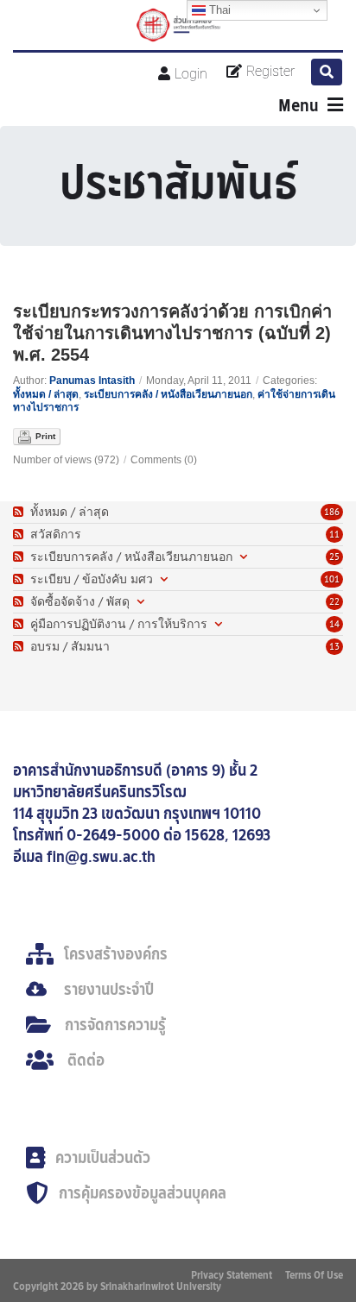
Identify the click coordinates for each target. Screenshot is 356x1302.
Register (270, 71)
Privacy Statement (231, 1274)
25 (334, 556)
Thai (218, 9)
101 (332, 579)
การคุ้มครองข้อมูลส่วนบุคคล (142, 1193)
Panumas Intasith (92, 380)
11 (334, 534)
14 (334, 624)
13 (334, 646)
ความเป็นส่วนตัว (102, 1158)
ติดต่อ (86, 1060)
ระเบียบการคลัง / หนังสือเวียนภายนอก (168, 394)
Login (191, 74)
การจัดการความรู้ (115, 1025)
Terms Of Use (314, 1274)
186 (332, 512)
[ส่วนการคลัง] (178, 25)
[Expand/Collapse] (243, 557)
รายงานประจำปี (109, 990)
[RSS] (20, 512)
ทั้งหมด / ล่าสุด (46, 394)
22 (334, 601)
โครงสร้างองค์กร (116, 954)
